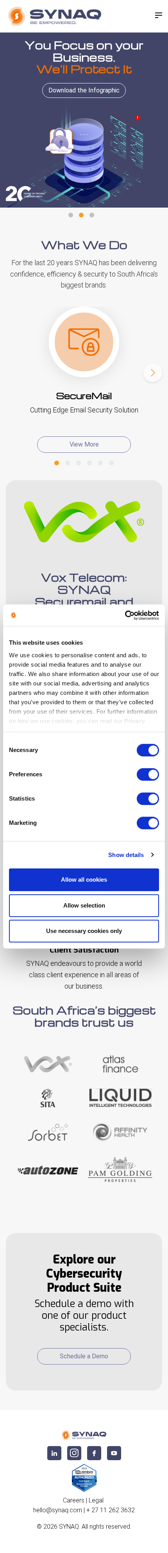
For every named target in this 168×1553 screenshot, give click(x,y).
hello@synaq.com (57, 1510)
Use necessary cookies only (84, 930)
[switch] (148, 774)
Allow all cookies (84, 879)
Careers (73, 1500)
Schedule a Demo (84, 1356)
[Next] (152, 372)
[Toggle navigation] (158, 15)
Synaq (69, 1526)
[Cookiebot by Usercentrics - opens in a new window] (125, 615)
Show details (126, 855)
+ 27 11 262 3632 (110, 1510)
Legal (96, 1500)
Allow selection (84, 905)
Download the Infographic (84, 90)
